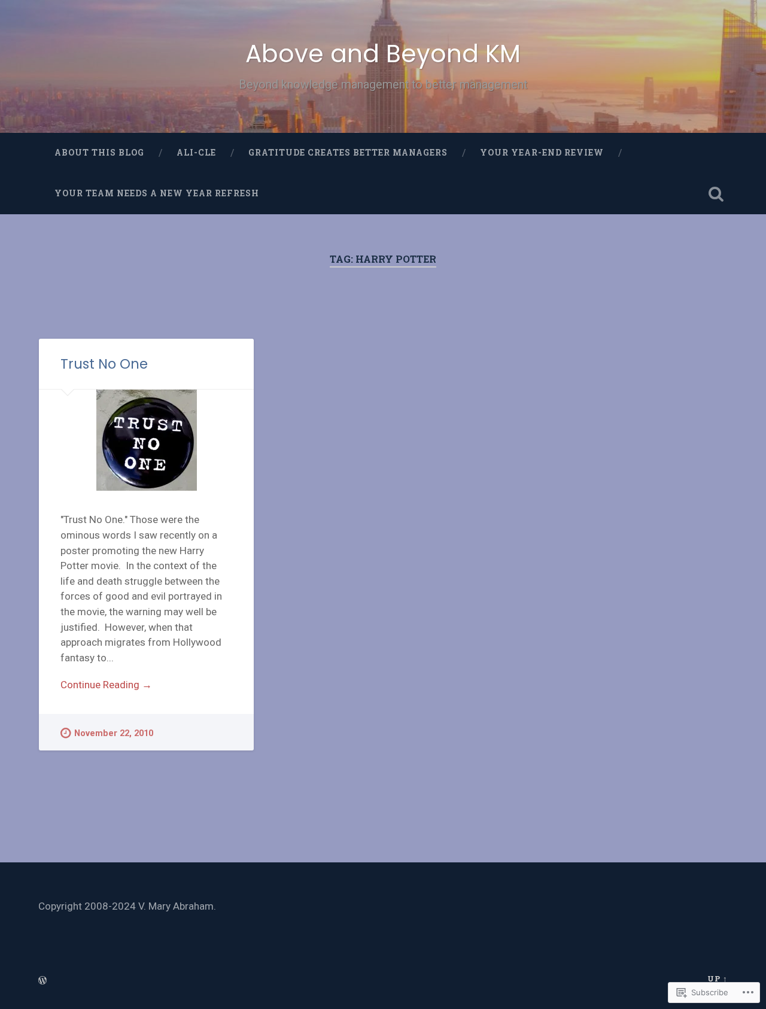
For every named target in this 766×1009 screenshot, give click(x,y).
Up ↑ (717, 978)
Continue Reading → (106, 685)
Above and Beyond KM (383, 54)
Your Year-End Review (542, 152)
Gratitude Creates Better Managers (348, 152)
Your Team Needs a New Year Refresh (156, 193)
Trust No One (104, 363)
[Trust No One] (146, 440)
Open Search (716, 194)
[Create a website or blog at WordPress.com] (42, 981)
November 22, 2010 (113, 733)
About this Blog (99, 152)
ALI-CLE (196, 152)
